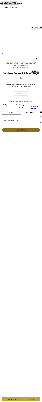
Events (31, 399)
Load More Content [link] (11, 3)
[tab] (11, 112)
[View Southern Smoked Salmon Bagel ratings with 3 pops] (35, 58)
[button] (3, 53)
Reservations (12, 399)
